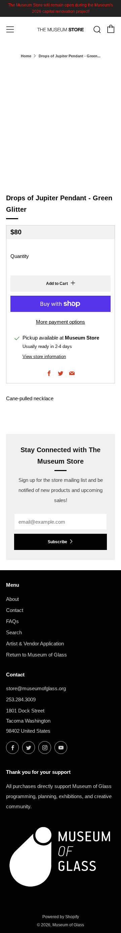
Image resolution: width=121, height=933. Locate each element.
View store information (44, 356)
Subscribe (57, 542)
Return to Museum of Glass (36, 655)
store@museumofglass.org (36, 688)
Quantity (19, 256)
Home (26, 56)
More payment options (60, 322)
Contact (14, 610)
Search (14, 632)
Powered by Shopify (60, 916)
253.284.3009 (21, 699)
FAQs (12, 621)
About (12, 599)
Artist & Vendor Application (35, 643)
